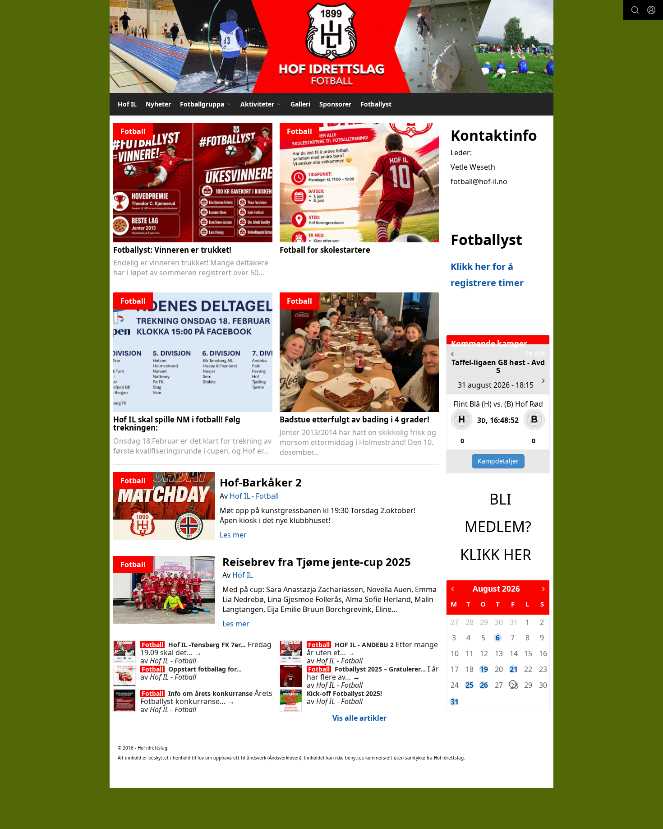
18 (469, 669)
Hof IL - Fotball (254, 496)
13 (498, 653)
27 (454, 622)
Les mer (233, 535)
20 (498, 669)
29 (483, 622)
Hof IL (127, 104)
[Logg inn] (651, 10)
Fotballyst (375, 104)
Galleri (300, 104)
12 (483, 653)
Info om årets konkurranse (211, 693)
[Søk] (635, 10)
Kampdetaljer (498, 461)
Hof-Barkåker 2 (261, 482)
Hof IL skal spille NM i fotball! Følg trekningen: (176, 423)
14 (513, 653)
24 (454, 685)
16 (542, 653)
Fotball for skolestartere (325, 250)
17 (454, 669)
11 (469, 653)
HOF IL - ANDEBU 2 (365, 644)
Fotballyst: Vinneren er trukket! (172, 250)
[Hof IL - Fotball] (331, 46)
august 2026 (496, 589)
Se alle (535, 352)
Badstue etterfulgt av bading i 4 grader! (354, 419)
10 (454, 653)
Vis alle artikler (359, 718)
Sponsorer (335, 104)
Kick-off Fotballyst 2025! (344, 693)
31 (513, 622)
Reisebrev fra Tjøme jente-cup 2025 (316, 561)
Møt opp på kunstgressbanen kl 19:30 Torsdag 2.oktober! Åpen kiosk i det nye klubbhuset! (317, 515)
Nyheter (158, 104)
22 (527, 669)
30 (498, 622)
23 (542, 669)
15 (527, 653)
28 (469, 622)
